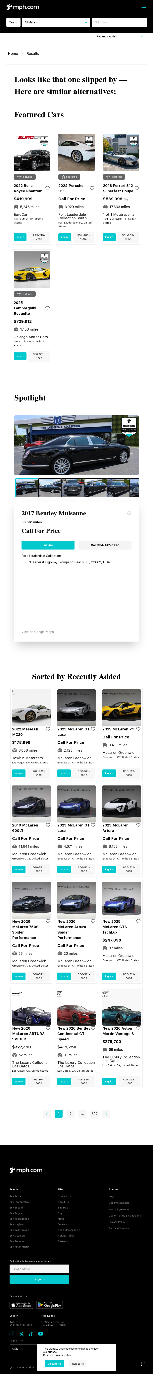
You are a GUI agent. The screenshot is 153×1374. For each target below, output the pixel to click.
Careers (63, 1241)
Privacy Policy (117, 1222)
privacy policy (63, 1355)
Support (14, 1316)
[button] (47, 1114)
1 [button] (59, 1113)
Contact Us (64, 1196)
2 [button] (71, 1113)
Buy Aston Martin (19, 1247)
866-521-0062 (84, 773)
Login (112, 1196)
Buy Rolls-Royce (19, 1230)
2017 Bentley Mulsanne (54, 513)
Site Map (63, 1207)
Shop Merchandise (69, 1230)
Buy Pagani (16, 1213)
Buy (60, 1213)
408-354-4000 (38, 1081)
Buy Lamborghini (19, 1202)
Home (13, 53)
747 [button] (94, 1113)
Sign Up (40, 1279)
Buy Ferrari (16, 1196)
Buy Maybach (17, 1224)
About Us (63, 1202)
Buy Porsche (17, 1241)
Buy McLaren (17, 1235)
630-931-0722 (39, 356)
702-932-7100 (39, 773)
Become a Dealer (119, 1202)
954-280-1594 (83, 237)
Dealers (62, 1224)
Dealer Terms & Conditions (125, 1215)
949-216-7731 (39, 237)
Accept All (54, 1363)
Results (32, 53)
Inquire (20, 237)
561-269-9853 (128, 237)
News (61, 1219)
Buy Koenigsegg (19, 1219)
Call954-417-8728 (105, 545)
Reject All (78, 1363)
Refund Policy (66, 1235)
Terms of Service (119, 1228)
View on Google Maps (38, 632)
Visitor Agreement (119, 1209)
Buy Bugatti (16, 1207)
